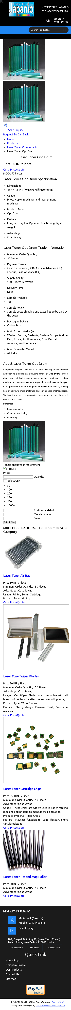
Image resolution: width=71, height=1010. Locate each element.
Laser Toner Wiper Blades (21, 676)
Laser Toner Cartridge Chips (22, 789)
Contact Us (12, 974)
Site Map (11, 978)
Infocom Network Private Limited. (50, 1006)
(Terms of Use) (58, 1002)
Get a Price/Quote (13, 169)
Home (10, 139)
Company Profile (16, 965)
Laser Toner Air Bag (17, 575)
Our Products (14, 969)
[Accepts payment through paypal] (35, 994)
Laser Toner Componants (22, 147)
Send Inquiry (15, 130)
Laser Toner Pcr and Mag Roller (25, 877)
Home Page (12, 960)
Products (12, 143)
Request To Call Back (16, 134)
